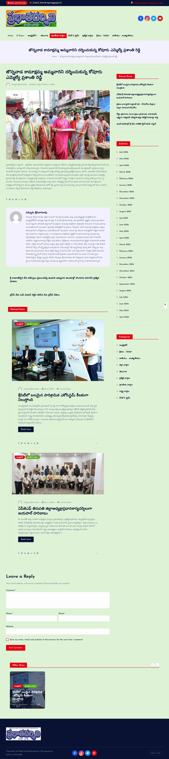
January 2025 (125, 258)
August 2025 (125, 212)
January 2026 (125, 185)
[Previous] (153, 665)
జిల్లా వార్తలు (124, 365)
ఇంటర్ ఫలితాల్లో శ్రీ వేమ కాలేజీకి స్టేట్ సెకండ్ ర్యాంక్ (136, 124)
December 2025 (126, 192)
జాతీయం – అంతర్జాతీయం (122, 36)
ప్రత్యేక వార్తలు (87, 36)
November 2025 (126, 198)
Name (9, 614)
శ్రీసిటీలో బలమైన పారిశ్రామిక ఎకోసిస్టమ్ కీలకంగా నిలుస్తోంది (27, 695)
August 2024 (125, 291)
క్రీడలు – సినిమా (103, 36)
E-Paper (20, 36)
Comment (11, 590)
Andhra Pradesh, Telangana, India (148, 3)
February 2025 (126, 251)
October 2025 (125, 205)
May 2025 (124, 231)
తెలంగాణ (44, 36)
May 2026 (124, 159)
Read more (26, 429)
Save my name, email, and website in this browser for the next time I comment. (46, 640)
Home (10, 36)
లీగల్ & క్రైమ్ (73, 36)
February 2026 (126, 179)
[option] (27, 690)
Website (10, 627)
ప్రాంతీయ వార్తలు (58, 36)
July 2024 (123, 297)
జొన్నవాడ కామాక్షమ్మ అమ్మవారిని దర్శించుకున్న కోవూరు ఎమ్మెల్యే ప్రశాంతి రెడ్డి (88, 57)
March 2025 (125, 245)
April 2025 (124, 238)
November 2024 (126, 271)
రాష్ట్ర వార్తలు (124, 391)
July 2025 (123, 218)
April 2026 (124, 165)
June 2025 (124, 225)
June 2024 (124, 304)
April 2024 (124, 317)
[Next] (157, 665)
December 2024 (126, 264)
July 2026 (123, 152)
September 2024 (127, 284)
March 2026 (125, 172)
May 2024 (124, 311)
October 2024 (125, 278)
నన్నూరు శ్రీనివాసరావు (19, 84)
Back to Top (155, 753)
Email (62, 614)
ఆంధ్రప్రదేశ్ (32, 36)
